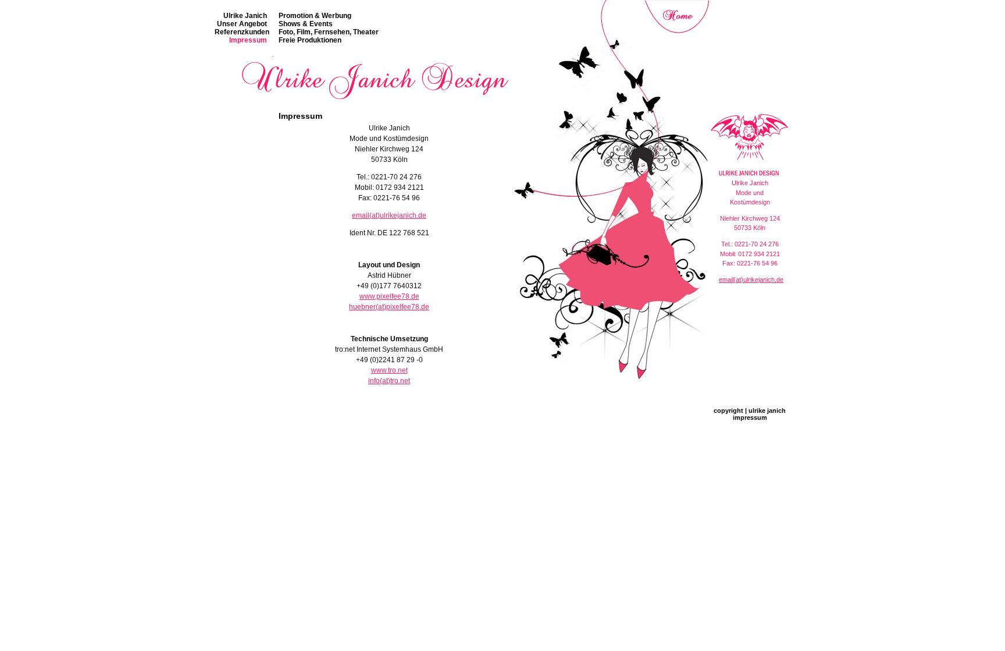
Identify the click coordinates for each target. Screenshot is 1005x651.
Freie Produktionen (310, 40)
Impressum (248, 40)
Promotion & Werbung (315, 16)
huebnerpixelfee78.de (389, 307)
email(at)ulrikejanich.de (389, 215)
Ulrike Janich (245, 16)
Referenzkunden (242, 32)
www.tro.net (389, 370)
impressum (750, 417)
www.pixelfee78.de (389, 296)
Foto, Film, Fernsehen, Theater (329, 32)
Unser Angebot (242, 24)
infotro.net (389, 381)
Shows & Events (306, 24)
